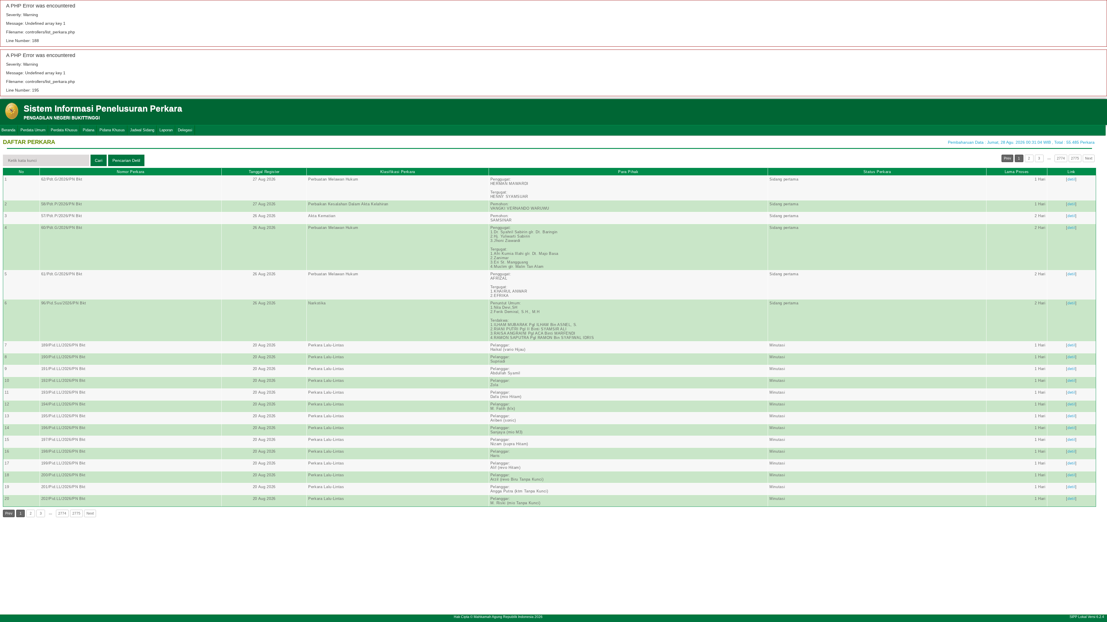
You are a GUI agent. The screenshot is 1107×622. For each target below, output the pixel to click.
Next (1088, 158)
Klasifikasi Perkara (397, 172)
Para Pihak (628, 172)
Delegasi (185, 130)
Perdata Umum (33, 130)
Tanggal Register (264, 172)
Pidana (88, 130)
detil (1071, 179)
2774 (1061, 158)
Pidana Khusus (112, 130)
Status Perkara (877, 172)
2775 (1075, 158)
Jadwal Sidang (142, 130)
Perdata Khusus (64, 130)
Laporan (166, 130)
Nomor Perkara (130, 172)
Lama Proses (1017, 172)
